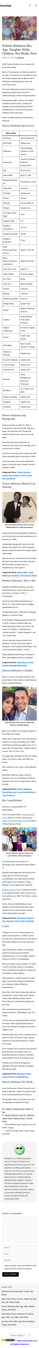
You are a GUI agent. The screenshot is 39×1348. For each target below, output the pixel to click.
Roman (33, 893)
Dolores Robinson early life (15, 1115)
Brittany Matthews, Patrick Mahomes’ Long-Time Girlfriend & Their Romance (19, 792)
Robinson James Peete (11, 890)
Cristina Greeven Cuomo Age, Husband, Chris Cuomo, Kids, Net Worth (17, 475)
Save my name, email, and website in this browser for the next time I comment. (20, 1267)
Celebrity (8, 1109)
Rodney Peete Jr (19, 1118)
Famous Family (18, 1109)
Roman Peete (21, 821)
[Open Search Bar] (30, 5)
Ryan (4, 861)
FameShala (5, 5)
